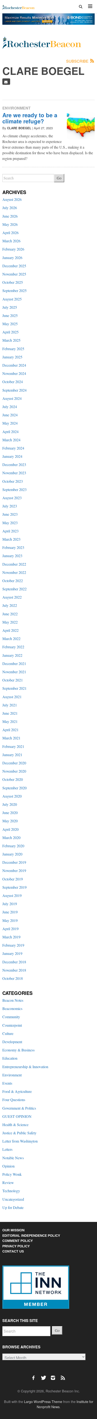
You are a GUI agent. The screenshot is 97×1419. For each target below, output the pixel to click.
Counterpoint (12, 1025)
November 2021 (14, 671)
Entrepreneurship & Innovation (25, 1066)
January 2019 (12, 953)
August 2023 (12, 497)
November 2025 (14, 274)
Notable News (13, 1157)
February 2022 (13, 646)
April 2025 (10, 331)
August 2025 (12, 298)
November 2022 (14, 572)
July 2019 (9, 903)
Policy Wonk (12, 1174)
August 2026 (12, 199)
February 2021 (13, 746)
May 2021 (10, 721)
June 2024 (10, 414)
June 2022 (10, 613)
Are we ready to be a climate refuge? (29, 118)
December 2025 (14, 265)
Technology (11, 1190)
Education (9, 1058)
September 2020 (14, 787)
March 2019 (11, 936)
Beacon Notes (12, 1000)
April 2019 (10, 928)
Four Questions (13, 1099)
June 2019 (10, 911)
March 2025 (11, 340)
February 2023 (13, 547)
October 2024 (12, 381)
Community (11, 1016)
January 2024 (12, 456)
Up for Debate (13, 1207)
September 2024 (14, 390)
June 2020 (10, 812)
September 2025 (14, 290)
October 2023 (12, 481)
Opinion (8, 1166)
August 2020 (12, 796)
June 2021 (10, 713)
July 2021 (9, 704)
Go (59, 177)
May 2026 (10, 224)
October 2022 (12, 580)
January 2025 (12, 356)
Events (7, 1083)
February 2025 (13, 348)
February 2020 (13, 845)
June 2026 (10, 216)
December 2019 (14, 862)
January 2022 (12, 655)
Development (12, 1041)
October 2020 (12, 779)
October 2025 (12, 282)
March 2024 (11, 439)
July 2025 (9, 307)
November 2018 (14, 970)
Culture (7, 1033)
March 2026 (11, 240)
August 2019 (12, 895)
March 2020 (11, 837)
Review (8, 1182)
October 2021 (12, 679)
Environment (16, 108)
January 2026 (12, 257)
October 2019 (12, 878)
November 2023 (14, 472)
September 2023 (14, 489)
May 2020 (10, 820)
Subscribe (77, 61)
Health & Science (15, 1124)
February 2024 (13, 448)
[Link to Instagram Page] (55, 1375)
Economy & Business (18, 1049)
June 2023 (10, 514)
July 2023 (9, 505)
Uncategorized (13, 1199)
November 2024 (14, 373)
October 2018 (12, 978)
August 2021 (12, 696)
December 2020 (14, 762)
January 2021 (12, 754)
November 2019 (14, 870)
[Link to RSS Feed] (63, 1375)
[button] (81, 6)
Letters (7, 1149)
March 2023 (11, 539)
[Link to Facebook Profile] (35, 1375)
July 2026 (9, 207)
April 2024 (10, 431)
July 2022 (9, 605)
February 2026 (13, 249)
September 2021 (14, 688)
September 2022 (14, 588)
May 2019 (10, 920)
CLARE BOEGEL (19, 128)
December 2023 (14, 464)
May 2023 (10, 522)
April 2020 (10, 829)
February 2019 (13, 945)
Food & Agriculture (17, 1091)
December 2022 (14, 564)
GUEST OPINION (17, 1116)
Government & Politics (19, 1108)
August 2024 (12, 398)
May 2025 (10, 323)
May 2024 (10, 423)
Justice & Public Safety (19, 1132)
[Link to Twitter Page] (45, 1375)
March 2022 (11, 638)
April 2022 (10, 630)
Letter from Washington (20, 1141)
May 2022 (10, 622)
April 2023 (10, 530)
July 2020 (9, 804)
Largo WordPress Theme (43, 1401)
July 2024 (9, 406)
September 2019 (14, 887)
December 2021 (14, 663)
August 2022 (12, 597)
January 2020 (12, 853)
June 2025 (10, 315)
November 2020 (14, 771)
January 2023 (12, 555)
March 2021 (11, 737)
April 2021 (10, 729)
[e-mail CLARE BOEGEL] (6, 81)
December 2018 (14, 961)
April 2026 (10, 232)
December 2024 (14, 365)
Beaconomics (12, 1008)
